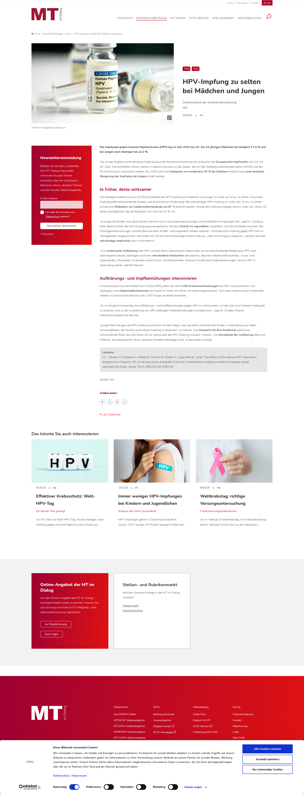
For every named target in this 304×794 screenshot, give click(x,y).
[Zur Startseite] (46, 14)
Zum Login (51, 634)
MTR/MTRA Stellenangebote (129, 732)
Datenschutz (61, 775)
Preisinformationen (243, 714)
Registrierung (240, 726)
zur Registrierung (56, 624)
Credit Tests (199, 714)
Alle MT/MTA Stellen (125, 714)
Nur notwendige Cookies (267, 769)
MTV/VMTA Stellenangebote (129, 737)
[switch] (105, 786)
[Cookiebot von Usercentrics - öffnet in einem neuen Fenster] (29, 787)
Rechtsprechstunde (163, 714)
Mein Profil (239, 737)
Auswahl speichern (267, 759)
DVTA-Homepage (163, 732)
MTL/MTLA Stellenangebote (129, 726)
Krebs (186, 68)
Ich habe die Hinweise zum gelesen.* (60, 214)
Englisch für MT (201, 720)
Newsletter (242, 3)
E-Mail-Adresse (48, 198)
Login (236, 732)
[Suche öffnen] (269, 17)
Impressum (79, 775)
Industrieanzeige (133, 610)
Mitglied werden (162, 726)
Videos (230, 3)
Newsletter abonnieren (61, 226)
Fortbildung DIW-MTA (205, 732)
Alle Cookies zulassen (267, 748)
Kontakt (254, 3)
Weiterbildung (200, 707)
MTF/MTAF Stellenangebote (129, 720)
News (195, 68)
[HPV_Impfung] (102, 83)
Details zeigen (193, 787)
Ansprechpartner (162, 720)
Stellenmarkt (131, 606)
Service (236, 707)
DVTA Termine (201, 726)
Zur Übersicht (112, 415)
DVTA (156, 707)
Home (37, 34)
